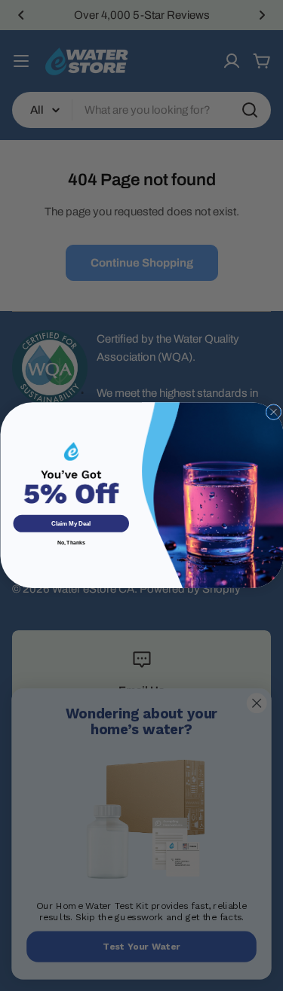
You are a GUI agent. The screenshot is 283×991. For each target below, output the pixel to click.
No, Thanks (71, 542)
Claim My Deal (71, 524)
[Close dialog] (273, 412)
